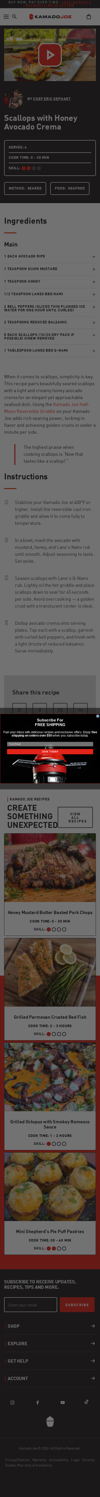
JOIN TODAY (50, 751)
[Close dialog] (97, 716)
